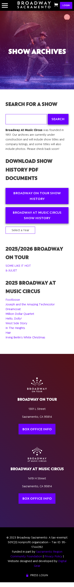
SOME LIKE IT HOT (18, 265)
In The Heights (15, 328)
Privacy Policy (53, 556)
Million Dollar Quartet (20, 313)
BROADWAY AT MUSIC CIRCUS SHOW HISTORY (37, 215)
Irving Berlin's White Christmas (25, 337)
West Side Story (16, 323)
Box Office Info (37, 429)
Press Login (39, 575)
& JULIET (11, 270)
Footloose (13, 299)
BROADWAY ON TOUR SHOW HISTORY (37, 196)
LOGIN (66, 5)
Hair (8, 332)
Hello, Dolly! (14, 318)
